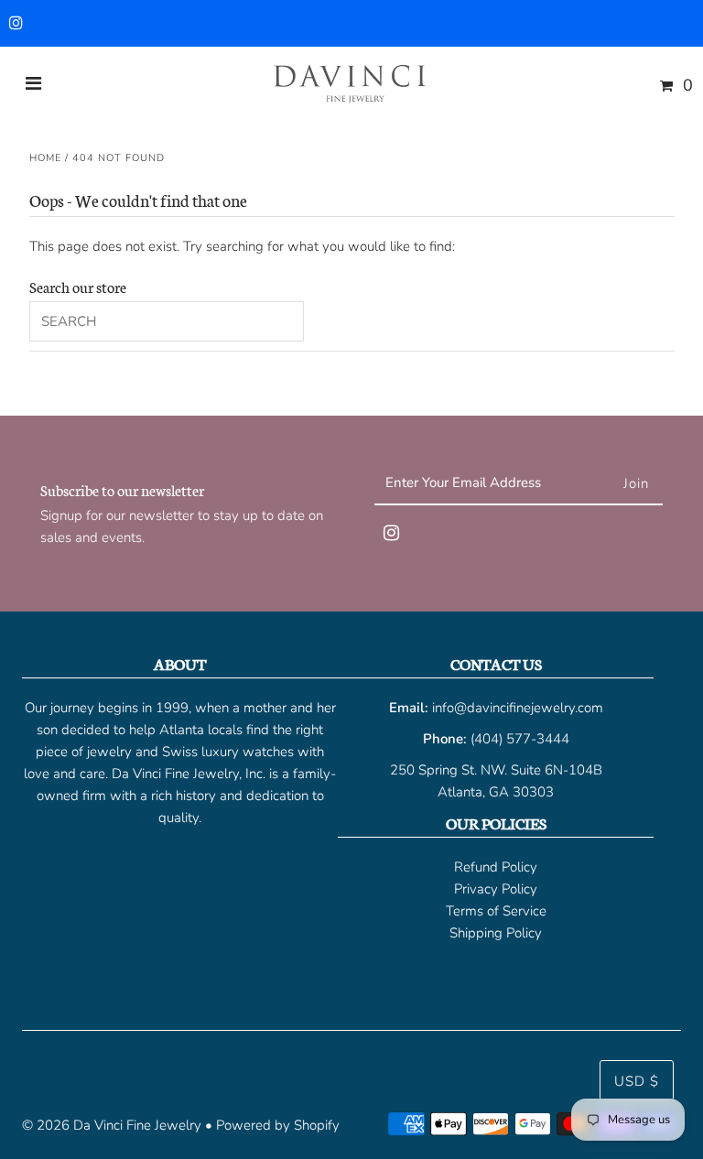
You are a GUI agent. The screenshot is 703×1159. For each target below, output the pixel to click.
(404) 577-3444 (519, 739)
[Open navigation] (34, 85)
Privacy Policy (495, 889)
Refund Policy (495, 867)
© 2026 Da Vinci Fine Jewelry (111, 1125)
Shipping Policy (495, 933)
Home (45, 158)
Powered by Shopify (278, 1125)
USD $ (636, 1081)
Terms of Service (496, 911)
